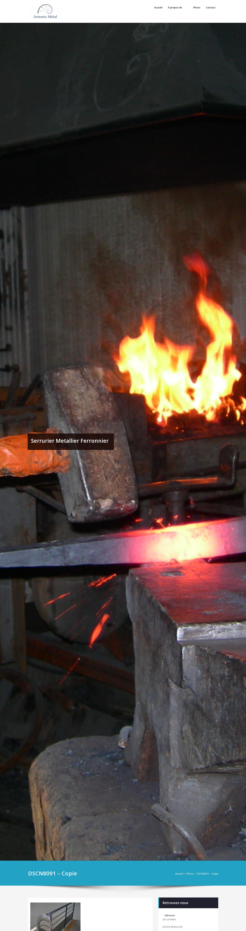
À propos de (175, 7)
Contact (211, 7)
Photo (196, 7)
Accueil (158, 7)
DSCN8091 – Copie (207, 873)
